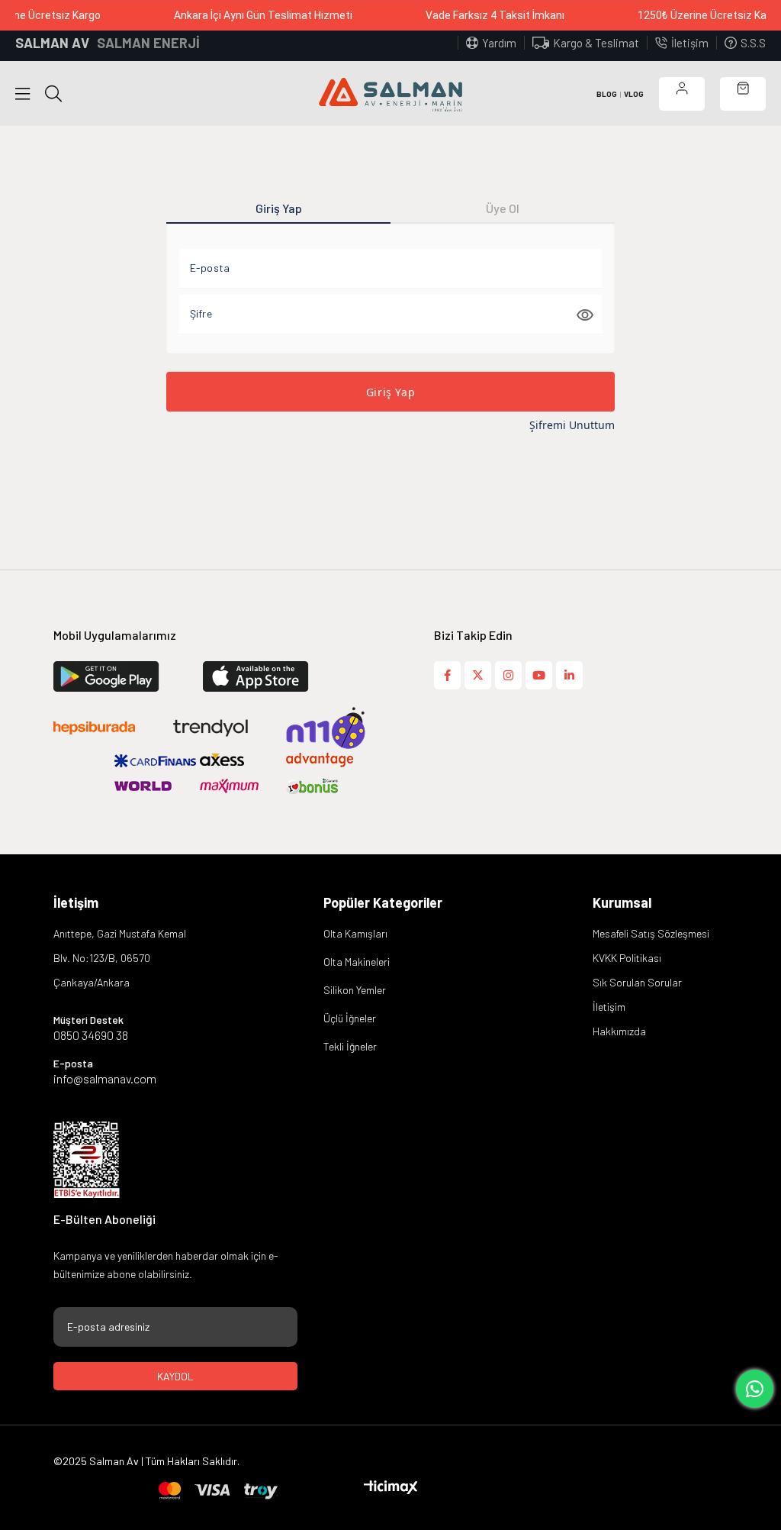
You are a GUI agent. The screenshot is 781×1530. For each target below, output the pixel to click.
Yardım (499, 43)
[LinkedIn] (569, 675)
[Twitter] (477, 675)
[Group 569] (218, 1490)
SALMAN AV (52, 42)
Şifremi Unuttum (572, 425)
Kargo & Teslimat (596, 43)
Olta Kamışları (355, 933)
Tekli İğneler (350, 1046)
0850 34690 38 (90, 1035)
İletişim (690, 43)
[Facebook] (447, 675)
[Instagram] (508, 675)
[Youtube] (538, 675)
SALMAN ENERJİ (148, 42)
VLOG (634, 94)
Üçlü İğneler (349, 1018)
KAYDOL (175, 1376)
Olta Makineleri (356, 961)
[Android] (276, 676)
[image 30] (86, 1160)
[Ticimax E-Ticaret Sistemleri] (391, 1488)
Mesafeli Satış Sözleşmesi (651, 933)
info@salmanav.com (104, 1079)
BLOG (606, 94)
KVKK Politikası (627, 957)
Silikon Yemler (354, 989)
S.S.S (753, 43)
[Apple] (126, 676)
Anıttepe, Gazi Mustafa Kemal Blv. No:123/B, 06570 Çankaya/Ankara (119, 958)
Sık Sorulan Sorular (637, 982)
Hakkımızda (619, 1031)
